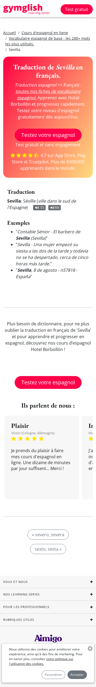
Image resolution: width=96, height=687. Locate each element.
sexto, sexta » (48, 549)
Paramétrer (53, 674)
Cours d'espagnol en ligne (45, 32)
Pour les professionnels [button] (26, 607)
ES (42, 207)
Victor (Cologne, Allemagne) (33, 433)
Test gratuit (76, 9)
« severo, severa (48, 535)
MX (57, 207)
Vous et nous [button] (15, 582)
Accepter (77, 674)
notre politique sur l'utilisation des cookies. (41, 661)
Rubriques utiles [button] (18, 620)
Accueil (9, 32)
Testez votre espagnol (48, 135)
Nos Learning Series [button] (21, 594)
